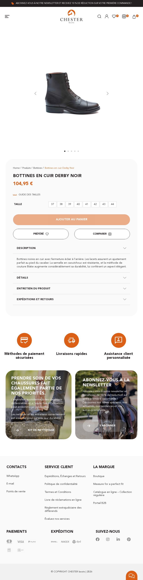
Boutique (98, 476)
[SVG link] (71, 16)
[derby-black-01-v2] (71, 93)
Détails (22, 278)
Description (26, 248)
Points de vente (16, 491)
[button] (7, 16)
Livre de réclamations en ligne (63, 500)
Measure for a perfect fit (108, 484)
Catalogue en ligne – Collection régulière (112, 494)
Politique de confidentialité (61, 484)
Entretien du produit (33, 288)
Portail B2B (99, 503)
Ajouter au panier (71, 219)
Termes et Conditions (58, 492)
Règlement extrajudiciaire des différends (63, 509)
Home (16, 168)
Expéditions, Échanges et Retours (65, 476)
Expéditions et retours (35, 299)
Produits (26, 168)
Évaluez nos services (57, 519)
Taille (18, 204)
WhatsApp (13, 476)
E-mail (10, 483)
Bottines (37, 168)
